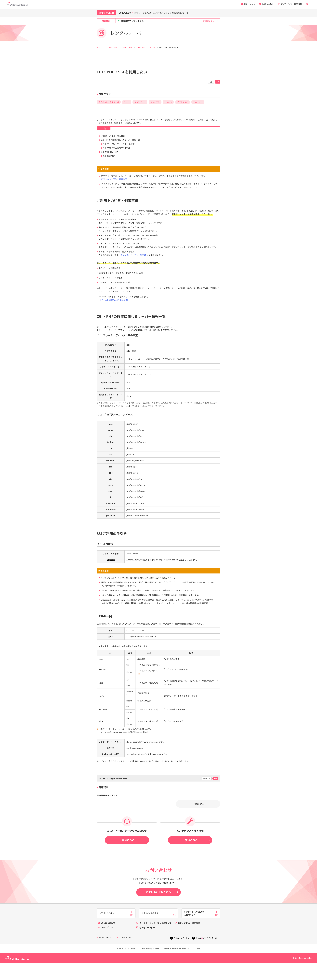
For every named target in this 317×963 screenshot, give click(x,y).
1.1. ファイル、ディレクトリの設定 (119, 144)
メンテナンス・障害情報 (291, 4)
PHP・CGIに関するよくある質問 (113, 299)
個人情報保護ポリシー (150, 948)
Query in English (147, 927)
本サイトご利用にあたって (127, 948)
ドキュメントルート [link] (135, 358)
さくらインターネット (182, 938)
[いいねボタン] (211, 82)
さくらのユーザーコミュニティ (107, 938)
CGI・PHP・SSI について (146, 47)
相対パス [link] (156, 664)
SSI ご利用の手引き (110, 151)
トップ (99, 47)
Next (219, 11)
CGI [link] (98, 296)
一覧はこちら (126, 840)
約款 (198, 948)
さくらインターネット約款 (132, 254)
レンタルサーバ (112, 47)
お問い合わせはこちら (158, 892)
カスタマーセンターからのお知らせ (155, 923)
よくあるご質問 (108, 923)
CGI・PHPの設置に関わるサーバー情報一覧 (120, 140)
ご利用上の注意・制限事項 (113, 136)
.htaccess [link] (110, 559)
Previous (219, 14)
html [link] (127, 406)
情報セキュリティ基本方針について (178, 948)
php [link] (129, 350)
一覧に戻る (198, 804)
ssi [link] (146, 636)
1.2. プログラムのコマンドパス (117, 147)
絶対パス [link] (156, 670)
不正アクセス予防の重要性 (113, 179)
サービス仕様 (127, 47)
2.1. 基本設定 (109, 155)
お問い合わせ (268, 4)
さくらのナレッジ (125, 938)
